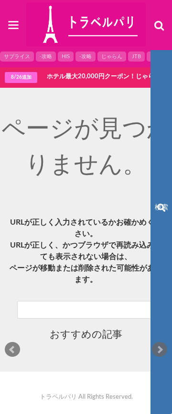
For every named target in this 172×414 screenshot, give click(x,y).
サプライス (17, 56)
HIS (66, 56)
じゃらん (111, 56)
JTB (136, 56)
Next (159, 349)
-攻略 (46, 56)
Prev (12, 349)
